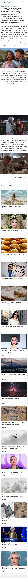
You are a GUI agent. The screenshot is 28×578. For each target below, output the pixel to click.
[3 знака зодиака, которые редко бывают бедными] (14, 201)
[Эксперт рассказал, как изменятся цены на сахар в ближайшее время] (14, 489)
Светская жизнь (14, 6)
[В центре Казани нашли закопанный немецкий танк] (14, 513)
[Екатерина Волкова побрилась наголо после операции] (14, 345)
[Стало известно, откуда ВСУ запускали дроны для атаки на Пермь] (14, 441)
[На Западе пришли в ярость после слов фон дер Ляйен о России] (14, 538)
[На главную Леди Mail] (8, 2)
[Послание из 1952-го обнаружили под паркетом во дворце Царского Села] (14, 417)
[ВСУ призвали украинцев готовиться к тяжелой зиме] (14, 369)
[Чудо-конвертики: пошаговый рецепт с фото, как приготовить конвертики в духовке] (14, 249)
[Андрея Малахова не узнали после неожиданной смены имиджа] (14, 273)
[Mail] (5, 2)
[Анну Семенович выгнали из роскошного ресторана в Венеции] (14, 465)
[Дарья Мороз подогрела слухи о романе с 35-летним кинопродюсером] (14, 562)
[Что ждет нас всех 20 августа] (14, 393)
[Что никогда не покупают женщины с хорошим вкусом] (14, 321)
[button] (14, 58)
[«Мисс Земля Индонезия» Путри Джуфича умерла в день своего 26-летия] (14, 225)
